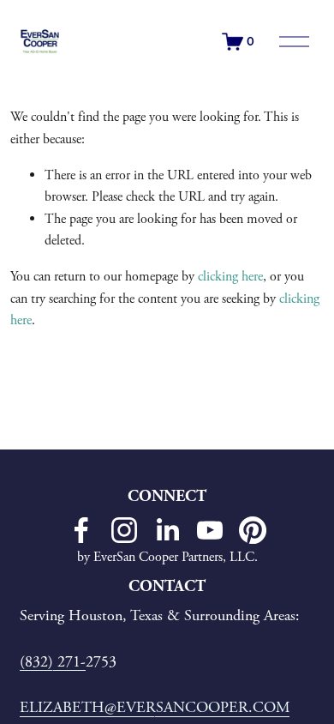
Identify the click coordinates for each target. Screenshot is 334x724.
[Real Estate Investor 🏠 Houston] (124, 530)
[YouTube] (210, 530)
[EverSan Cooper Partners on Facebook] (81, 530)
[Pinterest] (252, 530)
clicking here (230, 277)
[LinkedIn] (167, 530)
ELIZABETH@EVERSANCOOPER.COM (154, 707)
